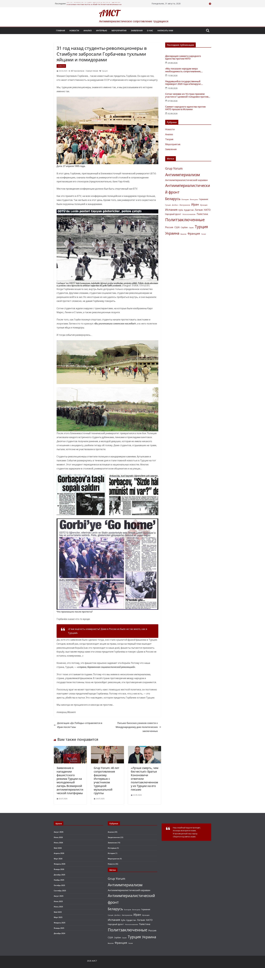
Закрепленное (114, 837)
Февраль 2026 (59, 864)
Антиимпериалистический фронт (187, 189)
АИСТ (109, 13)
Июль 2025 (58, 901)
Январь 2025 (59, 928)
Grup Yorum (174, 168)
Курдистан (189, 210)
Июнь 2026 (58, 842)
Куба (181, 210)
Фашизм (183, 234)
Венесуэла (194, 199)
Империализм (185, 205)
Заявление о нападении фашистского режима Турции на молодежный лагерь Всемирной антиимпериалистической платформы (70, 780)
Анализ (88, 30)
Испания (171, 209)
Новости (74, 30)
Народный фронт (173, 214)
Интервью (101, 30)
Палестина (202, 214)
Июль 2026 (58, 837)
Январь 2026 (59, 869)
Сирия (191, 228)
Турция (105, 71)
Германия (203, 199)
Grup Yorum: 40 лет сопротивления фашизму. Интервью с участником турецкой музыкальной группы (106, 780)
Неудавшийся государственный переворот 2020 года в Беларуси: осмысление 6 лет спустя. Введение (184, 82)
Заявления (137, 30)
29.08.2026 (172, 63)
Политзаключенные (185, 219)
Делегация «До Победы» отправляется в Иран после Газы (79, 725)
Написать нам (165, 30)
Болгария (185, 199)
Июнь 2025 (58, 906)
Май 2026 (58, 848)
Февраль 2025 (59, 923)
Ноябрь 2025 (59, 880)
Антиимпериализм (182, 174)
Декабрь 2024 (59, 933)
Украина (172, 233)
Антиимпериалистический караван (186, 180)
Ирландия (203, 205)
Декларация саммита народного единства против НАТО (183, 57)
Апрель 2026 (59, 853)
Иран (195, 204)
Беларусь (172, 198)
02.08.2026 (172, 113)
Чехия (203, 234)
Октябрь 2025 (59, 885)
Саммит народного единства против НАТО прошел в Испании (185, 108)
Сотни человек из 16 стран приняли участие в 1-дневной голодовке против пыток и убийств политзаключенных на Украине (187, 95)
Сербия (184, 227)
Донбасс (175, 205)
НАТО (207, 209)
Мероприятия (119, 30)
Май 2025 (58, 912)
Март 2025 (58, 917)
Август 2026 (58, 832)
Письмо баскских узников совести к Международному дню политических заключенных (137, 727)
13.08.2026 (172, 75)
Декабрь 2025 (59, 875)
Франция (194, 233)
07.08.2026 (172, 101)
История (111, 853)
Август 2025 (58, 896)
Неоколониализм (188, 214)
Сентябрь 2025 (60, 890)
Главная (60, 30)
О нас (150, 30)
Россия (169, 227)
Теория (169, 139)
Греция (168, 205)
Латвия (199, 209)
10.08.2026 (172, 88)
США (177, 227)
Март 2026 (58, 858)
